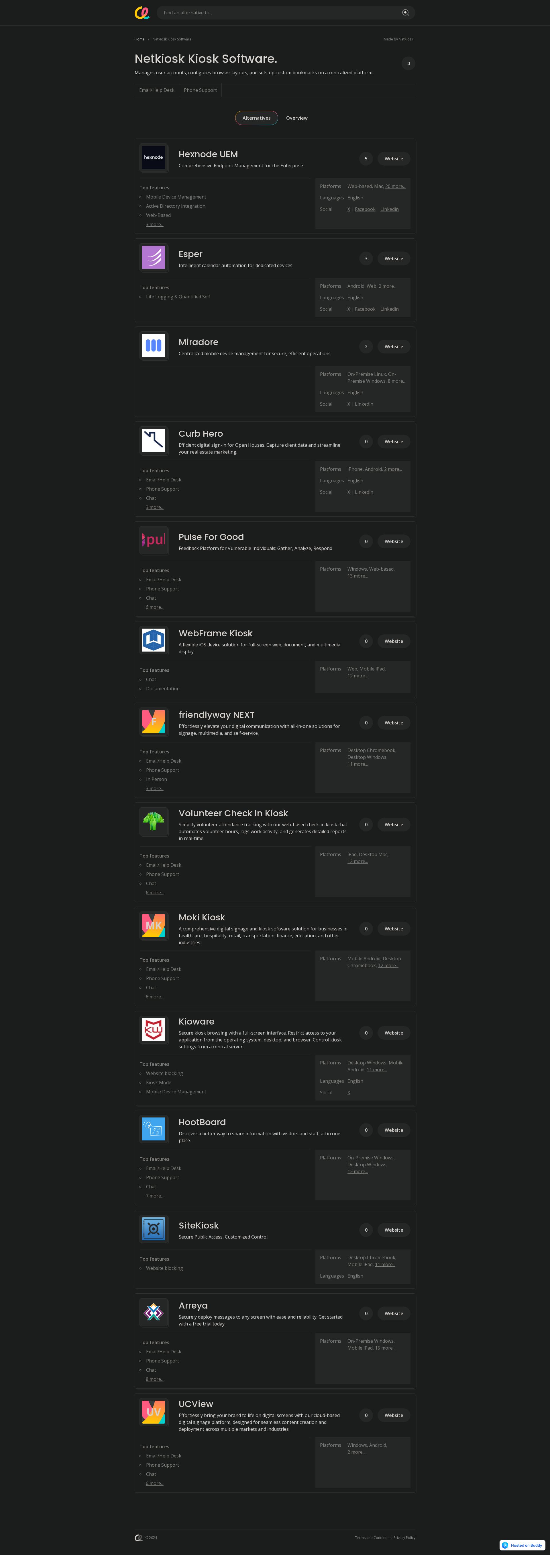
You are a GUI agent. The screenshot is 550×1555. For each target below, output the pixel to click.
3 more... (155, 224)
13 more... (357, 576)
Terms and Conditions (373, 1537)
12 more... (357, 675)
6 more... (155, 607)
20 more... (395, 186)
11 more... (357, 764)
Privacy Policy (404, 1537)
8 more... (397, 381)
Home (140, 39)
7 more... (155, 1196)
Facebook (365, 209)
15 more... (385, 1348)
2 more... (387, 286)
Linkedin (389, 209)
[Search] (404, 12)
